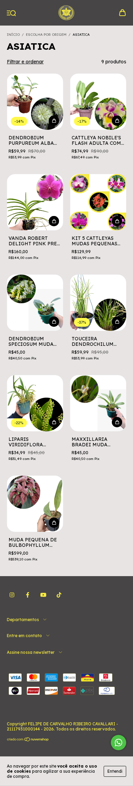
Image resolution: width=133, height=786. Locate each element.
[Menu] (11, 13)
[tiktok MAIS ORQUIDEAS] (59, 595)
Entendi (114, 771)
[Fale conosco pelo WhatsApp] (118, 742)
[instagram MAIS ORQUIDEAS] (12, 595)
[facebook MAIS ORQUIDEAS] (28, 595)
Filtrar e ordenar (25, 62)
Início (13, 34)
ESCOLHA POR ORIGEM (46, 34)
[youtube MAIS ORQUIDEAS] (43, 595)
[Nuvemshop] (28, 740)
